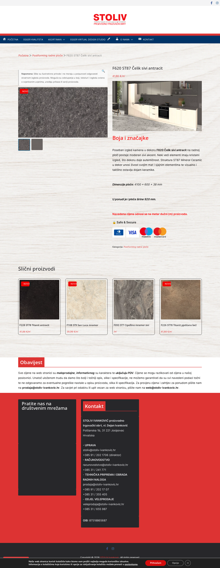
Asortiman (55, 39)
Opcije (175, 562)
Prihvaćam (155, 562)
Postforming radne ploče (47, 55)
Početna (24, 55)
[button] (63, 39)
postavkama (131, 564)
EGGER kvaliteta (33, 39)
